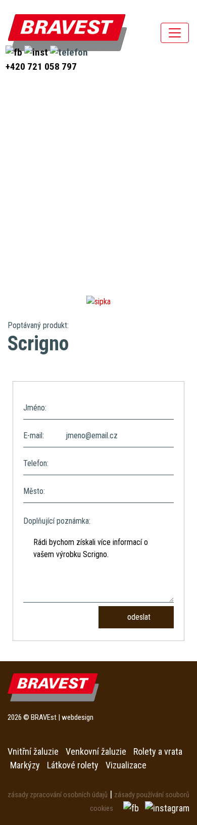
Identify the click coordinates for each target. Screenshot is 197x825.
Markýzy (25, 765)
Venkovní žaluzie (96, 751)
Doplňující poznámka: (56, 521)
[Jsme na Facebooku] (132, 807)
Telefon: (35, 463)
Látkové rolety (72, 765)
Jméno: (34, 407)
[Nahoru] (167, 795)
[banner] (67, 32)
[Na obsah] (98, 301)
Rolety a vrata (157, 751)
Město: (34, 491)
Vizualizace (126, 765)
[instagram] (37, 52)
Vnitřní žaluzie (33, 751)
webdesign (77, 717)
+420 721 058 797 (41, 66)
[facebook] (15, 52)
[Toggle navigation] (175, 33)
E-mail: (33, 435)
